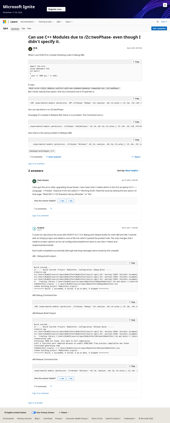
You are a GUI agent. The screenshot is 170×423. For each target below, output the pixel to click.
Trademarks (129, 418)
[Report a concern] (51, 209)
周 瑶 (35, 48)
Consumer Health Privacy (76, 418)
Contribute (47, 418)
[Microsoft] (4, 21)
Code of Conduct (112, 418)
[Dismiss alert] (165, 5)
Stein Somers (43, 180)
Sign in (164, 21)
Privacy (58, 418)
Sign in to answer (35, 403)
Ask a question (159, 28)
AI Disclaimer (8, 418)
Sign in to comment (36, 163)
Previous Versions (24, 418)
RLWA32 (40, 228)
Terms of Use (97, 418)
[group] (85, 103)
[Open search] (157, 22)
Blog (36, 418)
